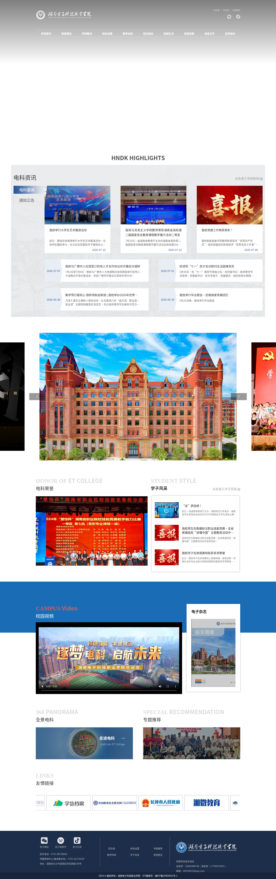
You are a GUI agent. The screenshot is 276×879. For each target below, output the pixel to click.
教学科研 (128, 33)
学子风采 (134, 854)
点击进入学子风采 (224, 489)
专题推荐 (157, 848)
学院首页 (46, 33)
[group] (92, 531)
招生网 (216, 10)
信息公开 (209, 33)
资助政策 (189, 33)
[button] (37, 396)
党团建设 (236, 10)
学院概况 (87, 33)
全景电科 (230, 33)
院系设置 (107, 33)
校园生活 (169, 33)
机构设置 (134, 848)
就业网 (226, 10)
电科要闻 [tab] (26, 189)
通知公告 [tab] (26, 200)
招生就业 (148, 33)
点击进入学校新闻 (247, 178)
